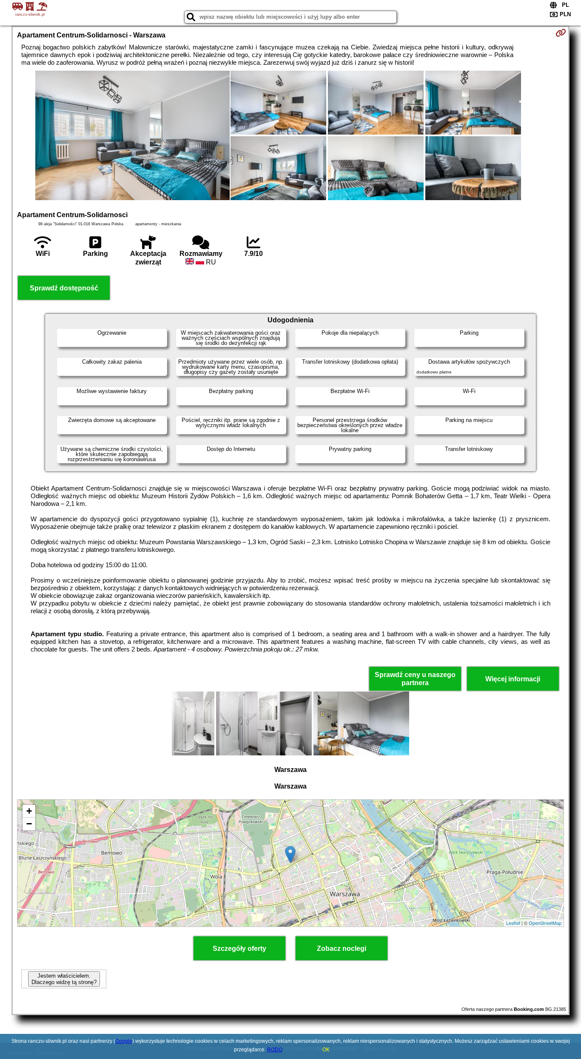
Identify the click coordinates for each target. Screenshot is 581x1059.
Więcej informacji (512, 679)
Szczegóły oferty (239, 948)
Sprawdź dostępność (64, 288)
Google (123, 1041)
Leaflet (513, 922)
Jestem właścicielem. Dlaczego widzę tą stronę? (64, 979)
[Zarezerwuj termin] (560, 33)
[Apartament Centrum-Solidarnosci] (132, 136)
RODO (274, 1050)
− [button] (29, 823)
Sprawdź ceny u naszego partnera (415, 678)
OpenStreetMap (545, 922)
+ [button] (29, 811)
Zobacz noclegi (341, 948)
